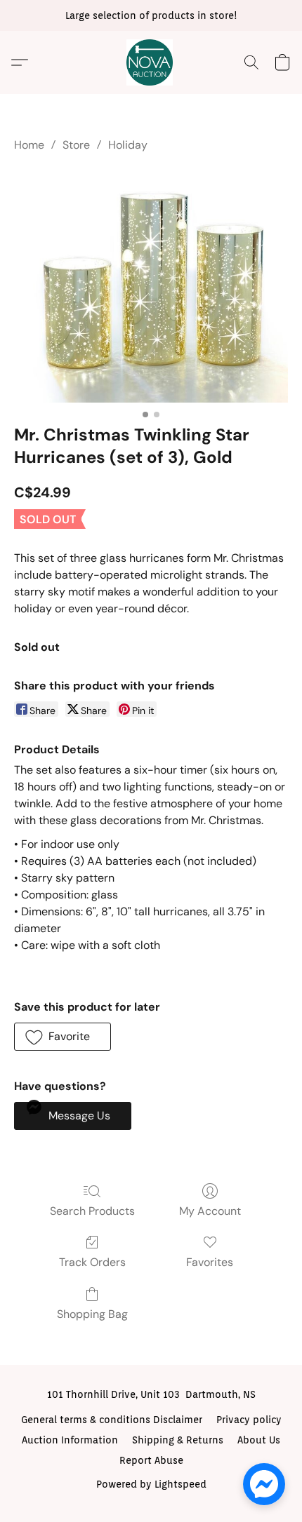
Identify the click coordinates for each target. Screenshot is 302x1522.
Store (76, 144)
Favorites (209, 1262)
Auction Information (70, 1440)
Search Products (92, 1211)
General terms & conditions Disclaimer (111, 1419)
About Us (258, 1440)
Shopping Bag (92, 1314)
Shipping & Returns (177, 1440)
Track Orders (92, 1262)
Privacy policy (249, 1419)
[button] (151, 62)
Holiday (127, 144)
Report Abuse (151, 1460)
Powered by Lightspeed (151, 1484)
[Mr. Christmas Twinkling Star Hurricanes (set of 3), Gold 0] (151, 285)
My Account (210, 1211)
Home (29, 144)
